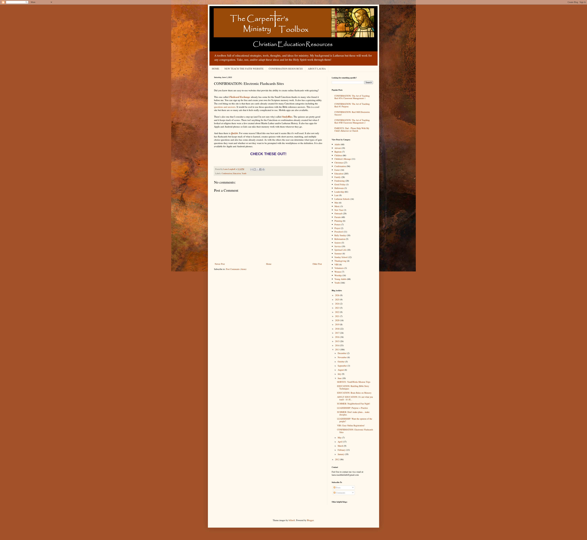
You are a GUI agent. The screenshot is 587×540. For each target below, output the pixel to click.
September (342, 365)
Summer (338, 253)
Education (237, 173)
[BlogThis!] (254, 169)
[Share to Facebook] (260, 169)
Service (337, 246)
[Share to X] (257, 169)
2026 (337, 295)
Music (337, 206)
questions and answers (224, 106)
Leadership (339, 191)
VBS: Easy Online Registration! (351, 425)
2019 (337, 324)
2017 (337, 332)
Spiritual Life (340, 249)
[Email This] (251, 169)
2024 (337, 303)
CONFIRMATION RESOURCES (286, 68)
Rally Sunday (340, 235)
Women (337, 271)
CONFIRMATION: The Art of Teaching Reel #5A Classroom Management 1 (352, 97)
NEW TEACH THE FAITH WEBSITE (244, 68)
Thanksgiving (340, 260)
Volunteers (339, 268)
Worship (338, 275)
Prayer (337, 228)
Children (338, 155)
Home (268, 263)
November (342, 357)
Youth (244, 173)
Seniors (337, 242)
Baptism (337, 151)
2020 (337, 320)
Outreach (338, 213)
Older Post (317, 263)
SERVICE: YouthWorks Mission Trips (353, 381)
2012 (337, 459)
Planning (338, 220)
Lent (336, 195)
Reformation (339, 239)
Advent (337, 148)
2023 (337, 307)
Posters (337, 224)
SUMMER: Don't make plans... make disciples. (353, 413)
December (342, 353)
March (341, 445)
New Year (338, 209)
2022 (337, 312)
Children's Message (342, 158)
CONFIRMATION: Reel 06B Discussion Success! (352, 113)
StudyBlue (287, 116)
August (341, 369)
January (341, 454)
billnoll (292, 520)
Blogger (310, 520)
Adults (337, 144)
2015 (337, 341)
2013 (337, 349)
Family (337, 177)
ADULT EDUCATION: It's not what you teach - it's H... (355, 398)
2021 (337, 316)
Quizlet (234, 133)
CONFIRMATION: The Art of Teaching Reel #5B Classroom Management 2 (352, 121)
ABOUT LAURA (317, 68)
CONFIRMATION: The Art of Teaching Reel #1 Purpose (352, 105)
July (340, 373)
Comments (340, 492)
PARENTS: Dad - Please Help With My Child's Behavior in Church (351, 129)
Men (336, 202)
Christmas (338, 162)
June (340, 378)
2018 (337, 328)
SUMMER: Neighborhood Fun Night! (353, 403)
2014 (337, 345)
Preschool (338, 231)
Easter (337, 169)
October (341, 361)
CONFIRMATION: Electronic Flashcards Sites (355, 431)
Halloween (339, 188)
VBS (336, 264)
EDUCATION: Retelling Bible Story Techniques (353, 387)
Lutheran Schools (342, 198)
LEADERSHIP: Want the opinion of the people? (354, 420)
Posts (337, 487)
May (340, 437)
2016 (337, 336)
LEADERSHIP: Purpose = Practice (352, 407)
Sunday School (340, 257)
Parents (337, 217)
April (340, 441)
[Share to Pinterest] (263, 169)
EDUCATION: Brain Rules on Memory (354, 392)
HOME (215, 68)
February (342, 449)
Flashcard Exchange (239, 97)
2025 (337, 299)
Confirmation (227, 173)
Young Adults (340, 279)
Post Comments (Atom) (236, 269)
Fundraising (339, 180)
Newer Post (220, 263)
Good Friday (339, 184)
